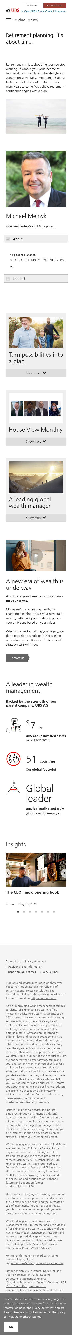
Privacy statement (35, 961)
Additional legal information (25, 966)
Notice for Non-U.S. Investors (23, 1271)
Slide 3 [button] (30, 912)
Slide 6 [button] (48, 912)
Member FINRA (44, 1160)
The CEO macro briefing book (32, 892)
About (18, 239)
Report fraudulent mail (22, 972)
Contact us (32, 5)
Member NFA (26, 1186)
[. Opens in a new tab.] (12, 10)
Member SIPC (24, 1160)
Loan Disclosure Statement (36, 1290)
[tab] (18, 912)
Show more (36, 374)
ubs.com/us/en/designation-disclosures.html (37, 1263)
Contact (19, 278)
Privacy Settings (49, 972)
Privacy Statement (42, 1308)
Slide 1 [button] (18, 912)
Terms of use (13, 961)
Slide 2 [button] (24, 912)
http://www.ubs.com (43, 998)
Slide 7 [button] (54, 912)
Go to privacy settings (28, 1316)
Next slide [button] (61, 874)
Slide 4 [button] (36, 912)
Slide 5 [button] (42, 912)
